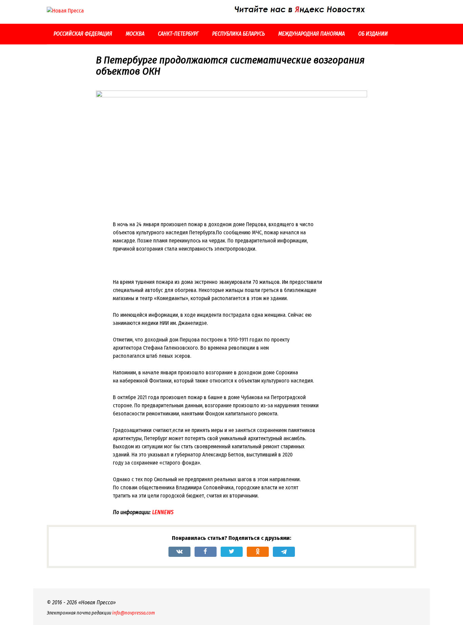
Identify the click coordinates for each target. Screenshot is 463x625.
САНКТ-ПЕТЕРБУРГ (178, 34)
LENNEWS (163, 512)
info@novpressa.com (133, 613)
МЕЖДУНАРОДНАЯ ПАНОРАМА (311, 34)
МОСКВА (135, 34)
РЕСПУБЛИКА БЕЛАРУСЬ (238, 34)
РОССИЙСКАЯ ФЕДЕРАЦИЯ (83, 34)
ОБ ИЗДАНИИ (373, 34)
